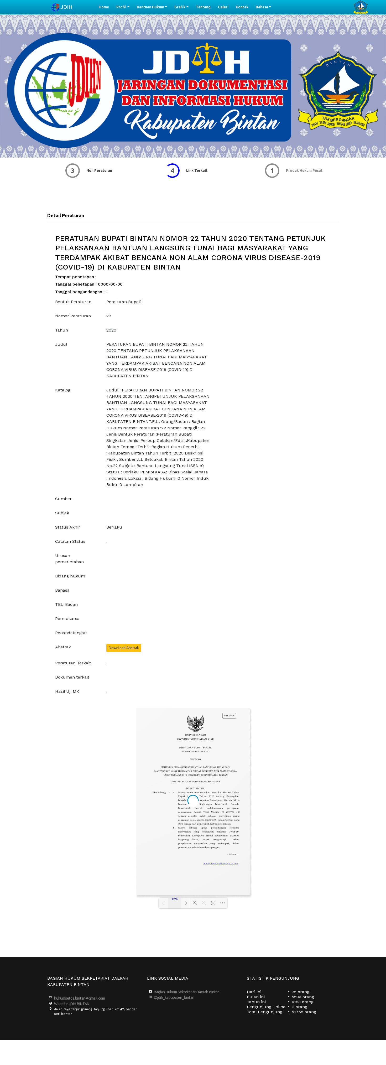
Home (106, 7)
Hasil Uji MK (67, 691)
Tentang (203, 7)
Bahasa (62, 590)
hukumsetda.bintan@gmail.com (79, 998)
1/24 (175, 899)
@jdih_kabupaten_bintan (174, 997)
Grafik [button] (179, 7)
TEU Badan (66, 604)
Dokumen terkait (72, 677)
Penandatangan (71, 632)
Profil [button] (121, 7)
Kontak (242, 7)
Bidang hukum (70, 575)
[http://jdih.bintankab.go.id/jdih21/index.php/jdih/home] (220, 863)
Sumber (63, 498)
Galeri (223, 7)
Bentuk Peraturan (73, 301)
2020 (111, 330)
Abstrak (63, 646)
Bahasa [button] (262, 7)
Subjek (62, 512)
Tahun (61, 330)
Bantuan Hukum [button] (150, 7)
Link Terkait (191, 170)
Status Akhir (67, 527)
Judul (61, 344)
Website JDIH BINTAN (71, 1004)
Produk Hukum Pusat (298, 170)
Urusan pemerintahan (69, 558)
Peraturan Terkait (73, 662)
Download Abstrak (124, 648)
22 (108, 315)
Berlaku (114, 527)
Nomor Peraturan (73, 315)
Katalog (62, 389)
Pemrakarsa (67, 618)
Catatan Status (70, 541)
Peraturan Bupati (123, 301)
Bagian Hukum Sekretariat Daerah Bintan (187, 992)
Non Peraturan (94, 170)
